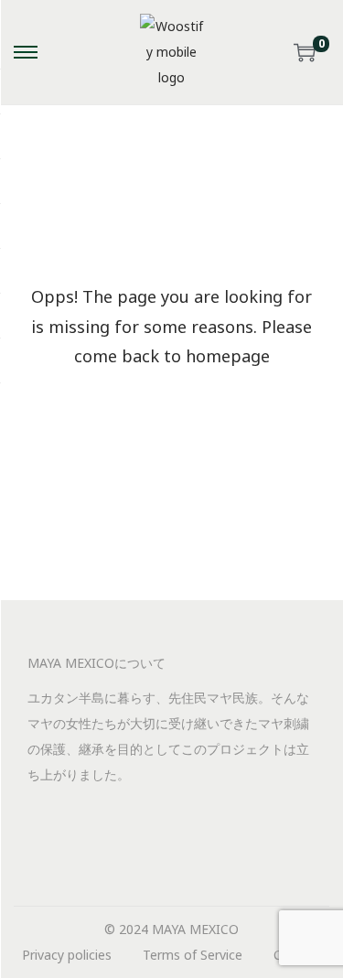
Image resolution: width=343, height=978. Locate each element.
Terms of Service (192, 954)
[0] (305, 52)
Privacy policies (67, 954)
